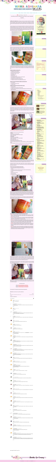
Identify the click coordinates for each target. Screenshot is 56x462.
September (39, 91)
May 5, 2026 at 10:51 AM (18, 384)
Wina (13, 308)
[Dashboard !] (54, 0)
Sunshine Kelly (15, 373)
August (39, 92)
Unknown (14, 369)
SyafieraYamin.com (39, 142)
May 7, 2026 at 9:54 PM (19, 428)
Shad (13, 320)
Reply (13, 306)
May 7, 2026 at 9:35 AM (20, 413)
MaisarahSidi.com (39, 135)
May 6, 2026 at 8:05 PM (16, 405)
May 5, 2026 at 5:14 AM (17, 340)
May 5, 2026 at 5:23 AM (19, 344)
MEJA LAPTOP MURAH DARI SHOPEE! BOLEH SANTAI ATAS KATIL (40, 157)
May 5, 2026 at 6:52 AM (16, 357)
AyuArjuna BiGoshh (15, 413)
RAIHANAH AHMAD (15, 409)
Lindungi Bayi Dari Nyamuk (40, 154)
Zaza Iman (14, 340)
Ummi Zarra (38, 139)
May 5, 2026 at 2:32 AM (16, 320)
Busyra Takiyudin (39, 155)
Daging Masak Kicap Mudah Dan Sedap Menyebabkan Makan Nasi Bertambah (40, 123)
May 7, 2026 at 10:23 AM (16, 421)
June (38, 93)
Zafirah (14, 324)
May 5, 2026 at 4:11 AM (17, 324)
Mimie (13, 357)
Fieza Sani (38, 133)
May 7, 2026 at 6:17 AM (19, 409)
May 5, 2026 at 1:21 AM (17, 300)
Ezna (13, 405)
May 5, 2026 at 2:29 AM (17, 316)
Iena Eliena (38, 131)
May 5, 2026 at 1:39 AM (16, 308)
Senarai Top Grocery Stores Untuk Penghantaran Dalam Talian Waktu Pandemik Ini (40, 141)
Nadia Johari (14, 384)
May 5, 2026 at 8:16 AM (19, 373)
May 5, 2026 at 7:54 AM (17, 369)
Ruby (13, 421)
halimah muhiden (15, 428)
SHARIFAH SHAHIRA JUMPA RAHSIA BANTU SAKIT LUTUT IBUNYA (40, 146)
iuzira (37, 137)
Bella (13, 300)
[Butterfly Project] (41, 168)
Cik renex (14, 316)
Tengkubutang (14, 344)
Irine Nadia (38, 158)
